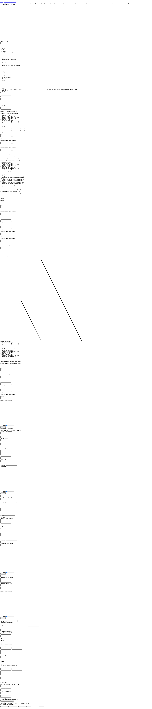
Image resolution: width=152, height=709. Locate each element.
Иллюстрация (3, 466)
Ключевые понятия (4, 438)
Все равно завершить (9, 700)
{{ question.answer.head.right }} (6, 632)
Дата (1, 505)
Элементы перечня (4, 529)
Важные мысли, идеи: (4, 517)
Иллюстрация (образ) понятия (6, 428)
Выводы (2, 442)
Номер (1, 528)
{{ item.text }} (5, 49)
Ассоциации (3, 502)
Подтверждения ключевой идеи (6, 622)
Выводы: (2, 515)
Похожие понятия (4, 504)
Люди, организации (4, 435)
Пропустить (11, 704)
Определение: (3, 540)
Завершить (29, 706)
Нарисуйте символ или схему (6, 400)
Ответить (2, 700)
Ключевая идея (3, 621)
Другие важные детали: (5, 446)
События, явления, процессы (6, 431)
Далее (25, 706)
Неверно (3, 48)
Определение (3, 465)
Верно (3, 45)
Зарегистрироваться (4, 704)
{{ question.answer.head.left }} (6, 631)
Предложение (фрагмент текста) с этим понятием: (10, 430)
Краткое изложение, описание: (6, 518)
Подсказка (41, 706)
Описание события (4, 507)
